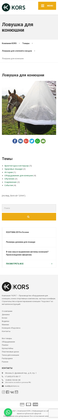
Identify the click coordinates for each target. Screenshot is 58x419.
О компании (7, 311)
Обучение (9, 178)
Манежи (5, 324)
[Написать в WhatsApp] (8, 412)
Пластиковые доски (10, 351)
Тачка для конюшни (10, 355)
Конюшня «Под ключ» (11, 328)
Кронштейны (7, 348)
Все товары (7, 338)
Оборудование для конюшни (18, 175)
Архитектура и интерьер (16, 165)
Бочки (4, 318)
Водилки (5, 321)
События (8, 185)
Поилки (5, 345)
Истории (8, 172)
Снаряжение (10, 182)
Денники (6, 314)
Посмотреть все (14, 264)
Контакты (6, 331)
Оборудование (8, 341)
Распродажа (7, 358)
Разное (5, 361)
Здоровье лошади (13, 168)
